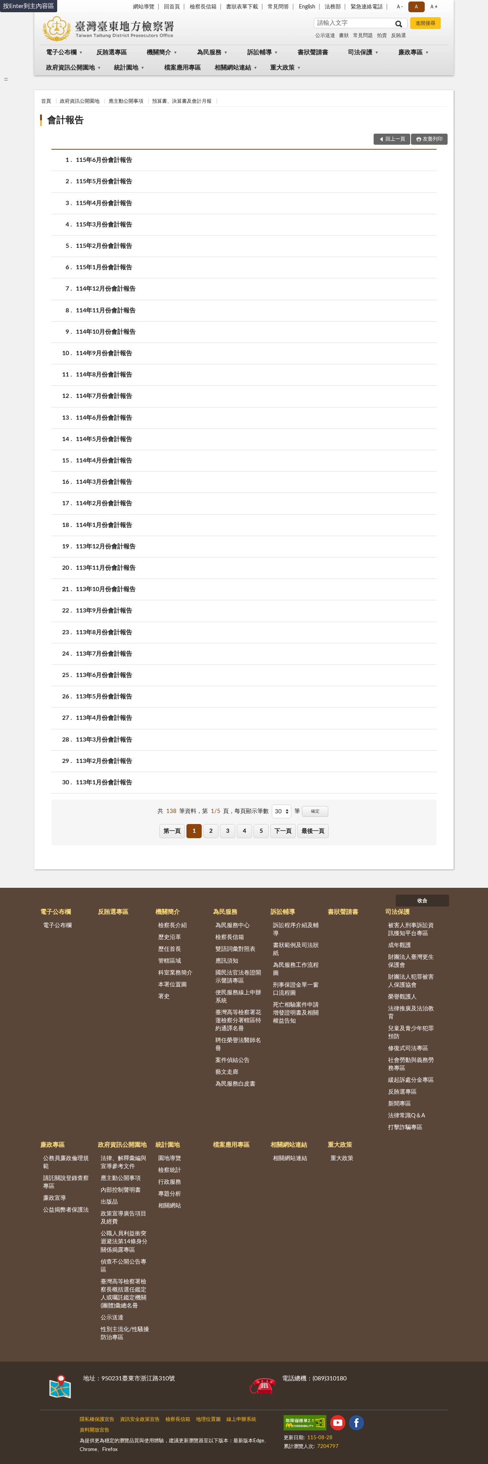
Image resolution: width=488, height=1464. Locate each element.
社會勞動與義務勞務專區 (411, 1064)
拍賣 (382, 35)
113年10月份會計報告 (106, 589)
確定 (315, 811)
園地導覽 (169, 1158)
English (307, 7)
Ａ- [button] (399, 7)
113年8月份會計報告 (104, 632)
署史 (164, 996)
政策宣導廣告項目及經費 (123, 1218)
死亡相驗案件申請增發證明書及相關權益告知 (296, 1013)
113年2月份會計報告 (104, 761)
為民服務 (209, 52)
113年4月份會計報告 (104, 718)
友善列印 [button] (433, 139)
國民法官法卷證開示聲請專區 (238, 977)
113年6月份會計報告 (104, 675)
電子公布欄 (61, 52)
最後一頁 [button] (313, 831)
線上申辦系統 (241, 1419)
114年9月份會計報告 (104, 353)
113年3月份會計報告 (104, 740)
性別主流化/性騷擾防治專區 (125, 1333)
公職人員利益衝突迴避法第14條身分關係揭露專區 (124, 1241)
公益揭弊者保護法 (66, 1210)
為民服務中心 (232, 925)
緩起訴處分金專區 (411, 1080)
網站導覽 (143, 7)
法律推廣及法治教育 (411, 1013)
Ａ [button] (416, 7)
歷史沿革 (169, 937)
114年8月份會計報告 (104, 375)
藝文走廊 (226, 1072)
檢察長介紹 (172, 925)
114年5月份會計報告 (104, 439)
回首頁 (172, 7)
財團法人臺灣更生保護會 (411, 961)
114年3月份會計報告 (104, 482)
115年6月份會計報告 (104, 160)
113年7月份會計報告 (104, 654)
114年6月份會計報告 (104, 418)
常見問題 (363, 35)
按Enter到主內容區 (28, 6)
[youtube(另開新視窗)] (337, 1424)
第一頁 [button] (172, 831)
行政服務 (169, 1182)
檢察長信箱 (203, 7)
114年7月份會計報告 (104, 396)
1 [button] (194, 831)
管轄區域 (169, 961)
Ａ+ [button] (433, 7)
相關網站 (169, 1206)
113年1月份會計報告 (104, 782)
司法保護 (360, 52)
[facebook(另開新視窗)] (356, 1424)
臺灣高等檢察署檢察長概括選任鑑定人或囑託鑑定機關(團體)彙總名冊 (123, 1294)
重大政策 (282, 68)
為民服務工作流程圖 (296, 969)
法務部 (333, 7)
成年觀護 (399, 945)
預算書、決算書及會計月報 (182, 101)
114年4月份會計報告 (104, 460)
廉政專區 (410, 52)
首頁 (46, 101)
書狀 (344, 35)
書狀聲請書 (313, 52)
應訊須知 (226, 961)
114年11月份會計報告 (106, 310)
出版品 (109, 1202)
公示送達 (325, 35)
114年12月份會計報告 (106, 289)
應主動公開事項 (126, 101)
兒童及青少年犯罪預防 (411, 1032)
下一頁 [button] (283, 831)
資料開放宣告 (94, 1430)
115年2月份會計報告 (104, 246)
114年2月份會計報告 (104, 503)
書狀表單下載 (242, 7)
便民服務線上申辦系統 (238, 996)
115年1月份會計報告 (104, 267)
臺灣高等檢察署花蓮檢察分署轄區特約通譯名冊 (238, 1020)
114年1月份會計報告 (104, 525)
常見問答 (278, 7)
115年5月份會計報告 (104, 181)
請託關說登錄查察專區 (66, 1182)
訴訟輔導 (259, 52)
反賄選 (398, 35)
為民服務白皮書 (235, 1084)
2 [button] (211, 831)
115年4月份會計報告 (104, 203)
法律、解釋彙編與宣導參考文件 (123, 1162)
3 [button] (228, 831)
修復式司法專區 (408, 1048)
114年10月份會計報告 (106, 332)
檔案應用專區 (182, 68)
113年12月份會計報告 (106, 546)
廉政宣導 (54, 1198)
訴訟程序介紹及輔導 (296, 929)
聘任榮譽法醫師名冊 (238, 1044)
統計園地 (126, 68)
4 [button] (244, 831)
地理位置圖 (208, 1419)
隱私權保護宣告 (97, 1419)
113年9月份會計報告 (104, 611)
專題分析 (169, 1194)
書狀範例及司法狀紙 (296, 949)
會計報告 (65, 120)
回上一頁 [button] (395, 139)
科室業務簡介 (175, 973)
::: (6, 79)
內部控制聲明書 (121, 1190)
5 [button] (261, 831)
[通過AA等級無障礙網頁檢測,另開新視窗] (305, 1424)
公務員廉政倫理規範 (66, 1162)
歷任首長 (169, 949)
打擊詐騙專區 (405, 1127)
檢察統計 (169, 1170)
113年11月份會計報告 (106, 568)
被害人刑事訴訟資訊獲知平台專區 (411, 929)
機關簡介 (159, 52)
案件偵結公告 (232, 1060)
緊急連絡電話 (367, 7)
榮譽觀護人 (402, 997)
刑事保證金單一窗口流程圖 (296, 989)
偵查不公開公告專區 (123, 1266)
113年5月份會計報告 (104, 696)
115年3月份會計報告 (104, 224)
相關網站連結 (233, 68)
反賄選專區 (111, 52)
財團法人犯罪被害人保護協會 (411, 981)
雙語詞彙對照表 (235, 949)
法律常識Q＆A (406, 1115)
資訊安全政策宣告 (140, 1419)
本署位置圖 (172, 984)
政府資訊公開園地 (70, 68)
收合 (422, 900)
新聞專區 (399, 1104)
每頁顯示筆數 (251, 811)
